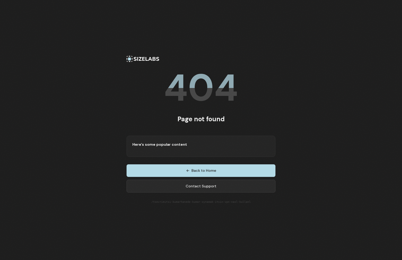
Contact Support (201, 186)
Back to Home (201, 170)
